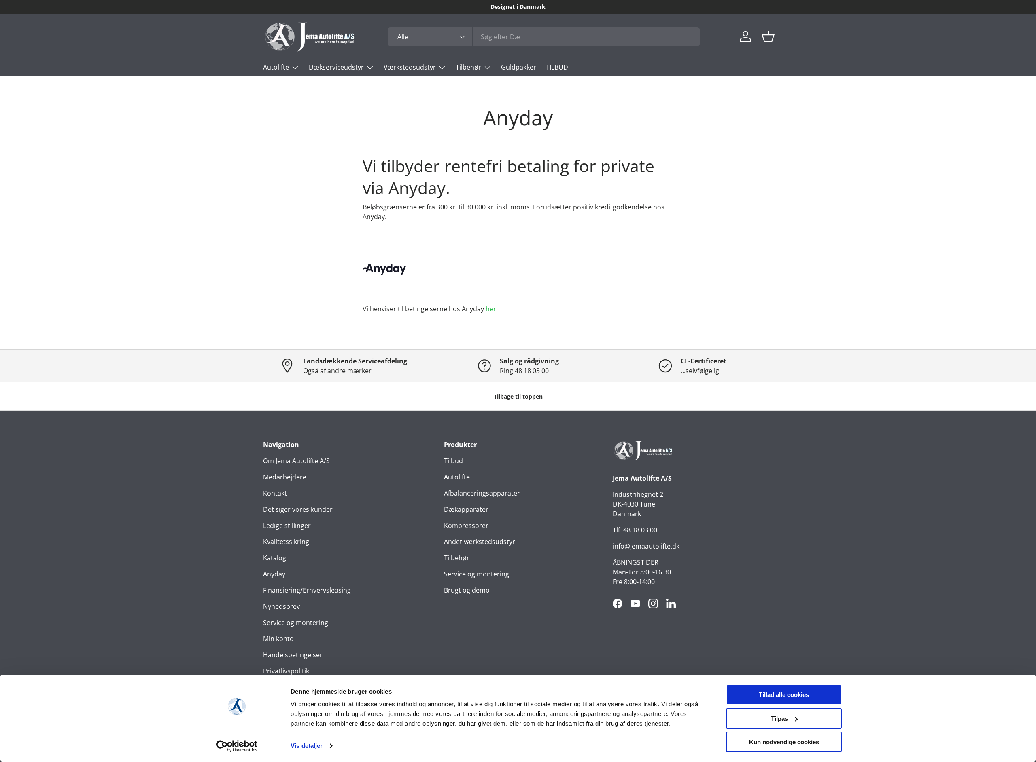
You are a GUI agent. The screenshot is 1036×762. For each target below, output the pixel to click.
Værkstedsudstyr (410, 67)
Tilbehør (468, 67)
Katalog (274, 557)
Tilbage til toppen (518, 396)
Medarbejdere (284, 477)
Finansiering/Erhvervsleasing (307, 590)
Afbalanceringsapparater (482, 493)
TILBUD (557, 67)
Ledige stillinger (287, 525)
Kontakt (275, 493)
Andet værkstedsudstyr (479, 541)
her (491, 308)
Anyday (274, 574)
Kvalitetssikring (286, 541)
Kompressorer (466, 525)
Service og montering (295, 622)
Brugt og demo (467, 590)
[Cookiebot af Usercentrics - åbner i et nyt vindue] (237, 746)
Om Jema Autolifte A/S (296, 460)
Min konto (278, 638)
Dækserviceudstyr (336, 67)
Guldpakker (518, 67)
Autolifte (276, 67)
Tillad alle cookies (784, 694)
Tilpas (779, 718)
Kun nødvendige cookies (784, 742)
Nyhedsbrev (281, 606)
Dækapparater (466, 509)
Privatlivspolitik (286, 671)
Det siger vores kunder (298, 509)
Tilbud (453, 460)
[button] (768, 36)
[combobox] (544, 36)
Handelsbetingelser (293, 654)
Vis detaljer (307, 745)
